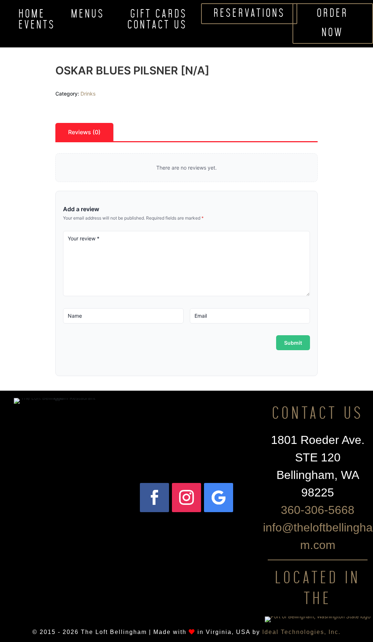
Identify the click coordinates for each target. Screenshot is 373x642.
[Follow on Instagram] (186, 497)
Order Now (332, 23)
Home (32, 16)
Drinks (88, 93)
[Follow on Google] (218, 497)
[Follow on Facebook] (154, 497)
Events (37, 27)
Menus (88, 16)
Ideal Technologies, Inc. (301, 632)
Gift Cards (158, 16)
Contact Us (157, 27)
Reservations (249, 13)
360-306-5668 (317, 510)
